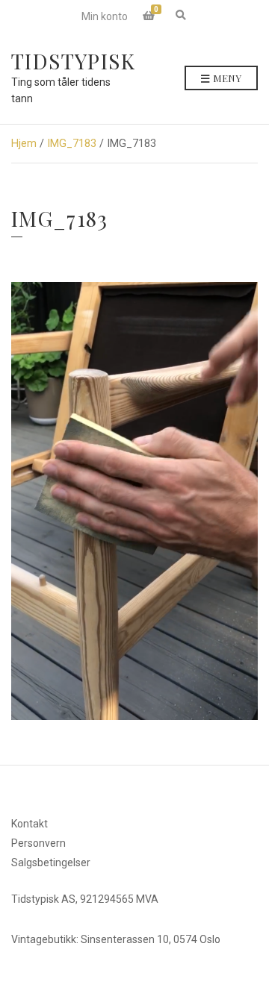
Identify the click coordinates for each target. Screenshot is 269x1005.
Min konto (104, 16)
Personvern (38, 843)
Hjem (24, 143)
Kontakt (29, 824)
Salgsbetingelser (50, 862)
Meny (226, 78)
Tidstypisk (73, 61)
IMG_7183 (71, 143)
